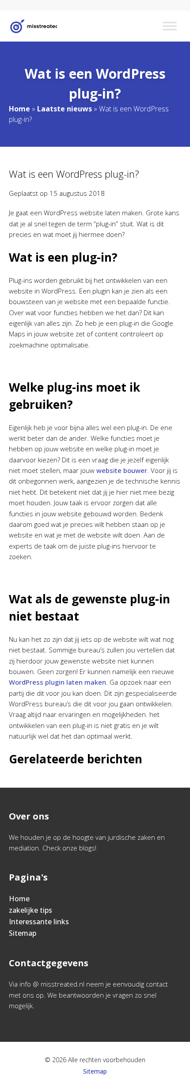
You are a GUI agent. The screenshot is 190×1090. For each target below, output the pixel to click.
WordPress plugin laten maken (57, 682)
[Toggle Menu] (170, 26)
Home (19, 109)
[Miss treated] (33, 26)
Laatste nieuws (64, 109)
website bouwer (121, 470)
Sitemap (22, 933)
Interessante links (39, 921)
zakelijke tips (30, 910)
